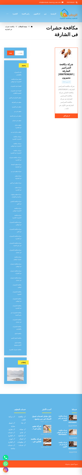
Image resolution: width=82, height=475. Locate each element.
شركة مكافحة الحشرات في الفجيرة (15, 237)
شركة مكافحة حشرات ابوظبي (17, 258)
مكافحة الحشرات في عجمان (17, 321)
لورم (11, 439)
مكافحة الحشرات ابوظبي (17, 286)
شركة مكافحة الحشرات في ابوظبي (15, 223)
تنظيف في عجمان (16, 120)
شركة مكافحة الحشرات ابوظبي (17, 210)
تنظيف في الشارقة (16, 102)
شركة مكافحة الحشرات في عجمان (15, 251)
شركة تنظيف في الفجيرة (18, 189)
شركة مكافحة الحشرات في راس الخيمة (15, 244)
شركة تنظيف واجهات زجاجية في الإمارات (16, 196)
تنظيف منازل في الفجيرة (18, 126)
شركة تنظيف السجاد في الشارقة (16, 166)
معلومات (20, 442)
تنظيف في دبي (17, 111)
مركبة (11, 417)
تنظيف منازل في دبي (16, 132)
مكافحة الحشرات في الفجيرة (17, 307)
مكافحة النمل (18, 333)
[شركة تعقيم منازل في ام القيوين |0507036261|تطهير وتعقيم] (47, 429)
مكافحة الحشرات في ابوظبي (17, 300)
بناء (22, 423)
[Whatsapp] (5, 463)
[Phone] (5, 457)
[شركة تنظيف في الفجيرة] (68, 13)
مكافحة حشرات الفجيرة (15, 349)
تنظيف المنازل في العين (15, 98)
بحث (10, 53)
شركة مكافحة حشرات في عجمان (15, 279)
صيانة (21, 429)
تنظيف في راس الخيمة (15, 116)
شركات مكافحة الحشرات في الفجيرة (16, 152)
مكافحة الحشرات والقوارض (17, 328)
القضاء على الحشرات (16, 86)
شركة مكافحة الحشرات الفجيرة (16, 216)
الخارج (10, 436)
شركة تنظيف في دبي (16, 171)
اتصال (21, 439)
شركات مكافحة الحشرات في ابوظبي (16, 145)
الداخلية (20, 436)
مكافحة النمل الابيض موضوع (17, 344)
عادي (21, 432)
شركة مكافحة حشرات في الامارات (15, 272)
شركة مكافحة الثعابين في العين (15, 203)
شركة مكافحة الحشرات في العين (15, 230)
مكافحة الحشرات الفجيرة (17, 293)
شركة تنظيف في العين (15, 183)
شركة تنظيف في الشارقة (18, 177)
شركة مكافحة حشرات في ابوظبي (15, 265)
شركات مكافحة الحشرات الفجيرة (16, 138)
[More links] (7, 11)
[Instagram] (5, 470)
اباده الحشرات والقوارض (17, 73)
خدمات (10, 432)
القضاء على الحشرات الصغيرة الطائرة (16, 92)
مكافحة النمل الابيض (16, 338)
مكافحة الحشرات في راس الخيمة (16, 314)
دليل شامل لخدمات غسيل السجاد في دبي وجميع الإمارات (41, 418)
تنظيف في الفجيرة (16, 107)
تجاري (11, 429)
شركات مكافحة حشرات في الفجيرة (15, 159)
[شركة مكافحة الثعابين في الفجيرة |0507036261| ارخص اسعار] (47, 442)
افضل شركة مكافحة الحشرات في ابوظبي (16, 80)
